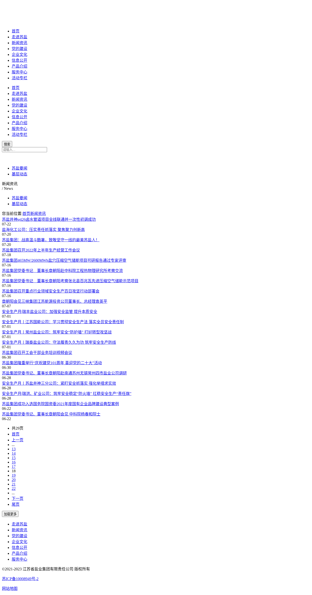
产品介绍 (19, 66)
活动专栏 (19, 78)
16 (14, 462)
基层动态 (19, 174)
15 (14, 458)
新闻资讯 (19, 43)
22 (14, 488)
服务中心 (19, 72)
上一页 (17, 440)
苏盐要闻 (19, 168)
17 (14, 466)
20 (14, 480)
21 (14, 484)
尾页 (16, 504)
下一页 (17, 498)
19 (14, 475)
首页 (16, 31)
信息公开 (19, 60)
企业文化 (19, 54)
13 (14, 449)
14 (14, 453)
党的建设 (19, 49)
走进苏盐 (19, 37)
